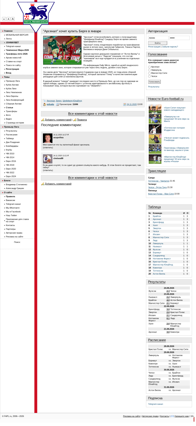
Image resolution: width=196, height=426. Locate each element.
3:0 (168, 309)
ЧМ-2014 (10, 157)
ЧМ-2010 (10, 153)
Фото (8, 115)
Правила (82, 119)
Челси (154, 76)
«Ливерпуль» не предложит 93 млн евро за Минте (176, 118)
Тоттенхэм (158, 271)
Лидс (155, 240)
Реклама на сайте (14, 236)
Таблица (154, 207)
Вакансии (10, 200)
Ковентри (157, 268)
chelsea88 (58, 158)
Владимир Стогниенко (16, 184)
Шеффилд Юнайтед (72, 101)
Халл (155, 225)
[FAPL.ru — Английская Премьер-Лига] (35, 13)
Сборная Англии (13, 104)
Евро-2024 (11, 176)
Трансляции (157, 171)
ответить (48, 147)
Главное (8, 31)
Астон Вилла (159, 274)
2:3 (168, 291)
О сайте (8, 192)
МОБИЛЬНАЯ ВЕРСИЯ (17, 35)
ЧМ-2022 (10, 172)
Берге (59, 101)
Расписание (157, 340)
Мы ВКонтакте (13, 208)
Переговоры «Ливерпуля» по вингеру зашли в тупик (176, 149)
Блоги (7, 180)
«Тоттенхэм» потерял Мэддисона (174, 129)
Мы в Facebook (13, 211)
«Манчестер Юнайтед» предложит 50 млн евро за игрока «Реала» (176, 159)
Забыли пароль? (170, 47)
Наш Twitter (11, 215)
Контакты (10, 225)
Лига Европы (12, 96)
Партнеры (11, 229)
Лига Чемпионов (14, 92)
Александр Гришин (15, 188)
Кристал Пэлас (160, 261)
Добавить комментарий (58, 119)
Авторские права (14, 233)
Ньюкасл (157, 246)
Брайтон (157, 216)
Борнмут (157, 252)
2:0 (168, 312)
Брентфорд (158, 222)
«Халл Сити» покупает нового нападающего (175, 109)
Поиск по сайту (13, 65)
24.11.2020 (132, 104)
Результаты (153, 87)
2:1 (168, 303)
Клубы (9, 150)
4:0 (168, 300)
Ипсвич (156, 234)
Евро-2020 (11, 169)
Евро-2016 (11, 161)
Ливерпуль (156, 70)
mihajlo (50, 104)
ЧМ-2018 (10, 165)
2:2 (168, 297)
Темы (6, 77)
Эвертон (157, 228)
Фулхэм (156, 249)
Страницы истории (15, 123)
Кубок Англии (12, 85)
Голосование (157, 54)
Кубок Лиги (11, 88)
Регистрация (154, 47)
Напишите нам (182, 416)
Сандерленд (159, 255)
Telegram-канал (155, 404)
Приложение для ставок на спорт (17, 220)
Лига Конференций (15, 100)
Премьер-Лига (13, 81)
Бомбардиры (12, 146)
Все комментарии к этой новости (92, 113)
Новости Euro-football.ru (165, 99)
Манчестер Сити (159, 73)
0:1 (168, 318)
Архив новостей (13, 57)
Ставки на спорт (14, 61)
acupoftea (58, 137)
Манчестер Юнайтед (163, 265)
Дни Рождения (13, 142)
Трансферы (11, 111)
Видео (9, 119)
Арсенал (51, 101)
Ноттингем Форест (162, 258)
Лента (9, 39)
